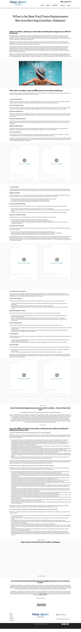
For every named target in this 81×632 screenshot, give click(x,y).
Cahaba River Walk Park (16, 99)
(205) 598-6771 (62, 614)
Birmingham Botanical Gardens (18, 291)
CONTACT (11, 620)
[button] (55, 5)
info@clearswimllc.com (64, 619)
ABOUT (11, 616)
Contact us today (61, 421)
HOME (10, 614)
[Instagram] (68, 624)
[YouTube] (66, 624)
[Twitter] (64, 624)
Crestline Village (15, 187)
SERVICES (11, 618)
